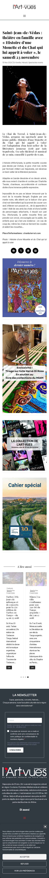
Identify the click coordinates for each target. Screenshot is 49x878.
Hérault (25, 62)
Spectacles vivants (35, 62)
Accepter (24, 857)
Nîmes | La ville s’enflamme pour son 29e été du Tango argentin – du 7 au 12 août (36, 622)
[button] (45, 826)
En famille (17, 62)
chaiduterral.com (32, 233)
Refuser (25, 864)
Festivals (10, 588)
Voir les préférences (24, 871)
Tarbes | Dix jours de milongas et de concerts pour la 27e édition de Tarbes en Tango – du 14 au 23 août (13, 622)
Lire (9, 667)
